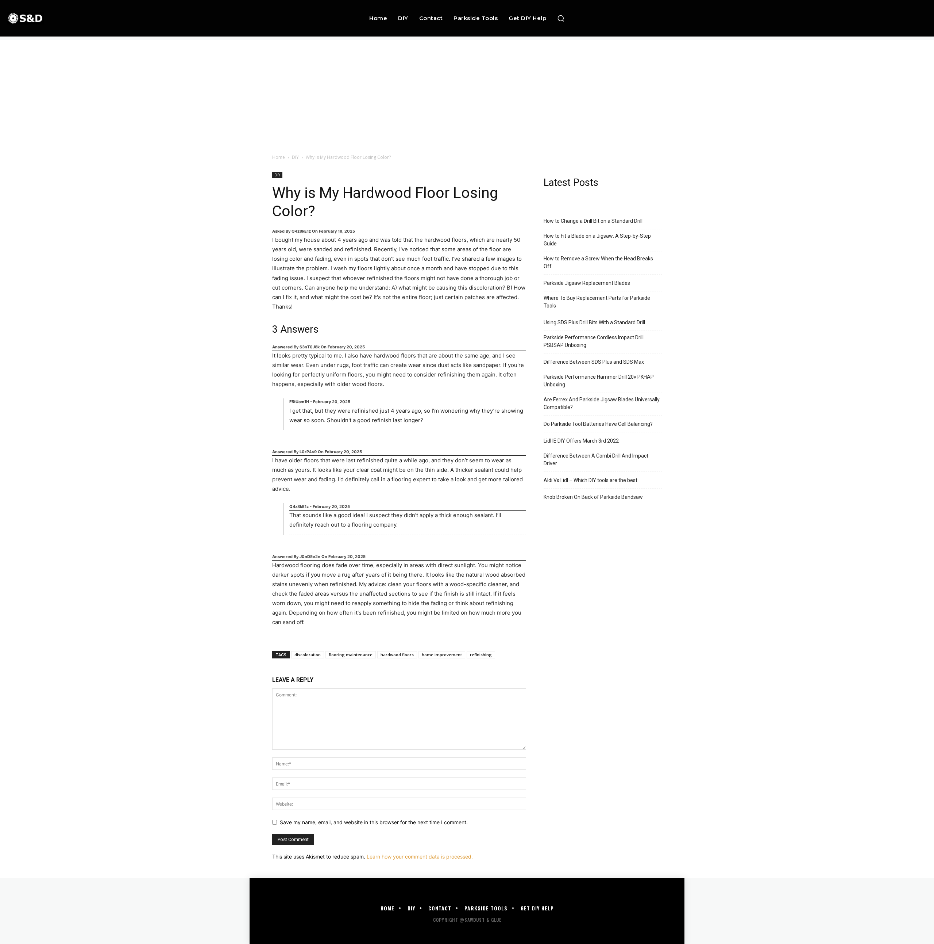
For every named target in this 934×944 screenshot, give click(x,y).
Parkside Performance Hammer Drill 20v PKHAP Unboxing (599, 380)
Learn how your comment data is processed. (420, 856)
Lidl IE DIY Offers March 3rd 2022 (581, 441)
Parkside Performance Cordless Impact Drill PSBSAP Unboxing (594, 341)
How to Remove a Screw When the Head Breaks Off (598, 262)
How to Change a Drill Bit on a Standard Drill (593, 221)
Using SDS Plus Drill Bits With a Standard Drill (594, 322)
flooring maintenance (351, 654)
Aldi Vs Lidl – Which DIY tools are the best (590, 480)
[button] (560, 18)
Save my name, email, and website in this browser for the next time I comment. (374, 822)
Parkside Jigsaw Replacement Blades (587, 283)
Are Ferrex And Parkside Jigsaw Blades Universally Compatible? (602, 403)
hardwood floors (397, 654)
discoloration (307, 654)
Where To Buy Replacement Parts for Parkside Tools (597, 302)
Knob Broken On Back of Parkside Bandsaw (593, 497)
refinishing (481, 654)
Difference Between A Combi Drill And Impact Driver (596, 459)
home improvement (442, 654)
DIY (295, 157)
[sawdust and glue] (90, 18)
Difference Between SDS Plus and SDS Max (594, 362)
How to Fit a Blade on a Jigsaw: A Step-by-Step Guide (597, 239)
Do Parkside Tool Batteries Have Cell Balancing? (598, 424)
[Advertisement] (467, 91)
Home (278, 157)
